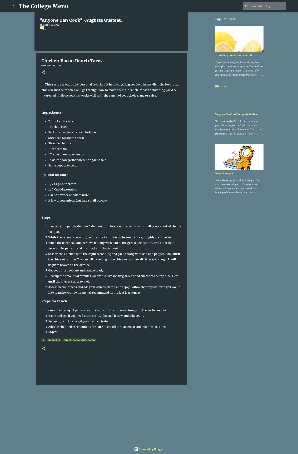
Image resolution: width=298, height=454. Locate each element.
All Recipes (54, 340)
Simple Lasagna (224, 173)
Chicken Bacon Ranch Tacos (79, 340)
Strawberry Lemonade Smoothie (233, 55)
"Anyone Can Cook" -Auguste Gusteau (236, 114)
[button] (43, 72)
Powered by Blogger (151, 449)
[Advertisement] (111, 414)
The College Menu (43, 6)
